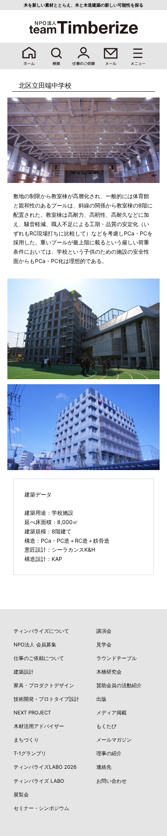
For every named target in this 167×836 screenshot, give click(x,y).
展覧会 (21, 794)
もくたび (106, 726)
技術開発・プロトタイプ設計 (46, 699)
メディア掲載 (111, 712)
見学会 (103, 644)
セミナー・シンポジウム (41, 808)
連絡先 (103, 767)
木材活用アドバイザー (39, 726)
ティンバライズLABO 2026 (45, 767)
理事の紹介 (109, 753)
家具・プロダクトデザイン (44, 685)
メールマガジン (114, 740)
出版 (101, 699)
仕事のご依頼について (39, 658)
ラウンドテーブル (116, 658)
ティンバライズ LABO (39, 781)
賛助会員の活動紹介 (119, 685)
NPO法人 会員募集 (35, 644)
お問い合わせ (111, 781)
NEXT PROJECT (32, 712)
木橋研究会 (109, 672)
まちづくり (26, 740)
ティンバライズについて (41, 631)
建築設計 (24, 672)
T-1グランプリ (30, 753)
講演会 (103, 631)
